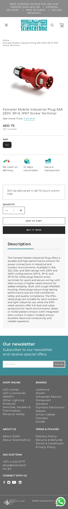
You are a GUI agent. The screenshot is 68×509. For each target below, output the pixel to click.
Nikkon (41, 411)
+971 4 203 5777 (14, 461)
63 (7, 145)
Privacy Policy (46, 447)
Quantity (9, 204)
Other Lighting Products (13, 401)
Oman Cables (45, 414)
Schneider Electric (49, 396)
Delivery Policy (46, 436)
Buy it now (34, 230)
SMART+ (9, 396)
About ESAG (11, 436)
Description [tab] (19, 244)
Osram (40, 393)
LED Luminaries (14, 393)
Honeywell (43, 400)
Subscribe (59, 364)
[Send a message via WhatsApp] (60, 501)
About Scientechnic (17, 440)
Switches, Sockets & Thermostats (17, 408)
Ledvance (43, 389)
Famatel (29, 118)
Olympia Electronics (50, 407)
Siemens (42, 403)
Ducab (40, 421)
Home (6, 40)
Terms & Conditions (49, 443)
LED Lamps (11, 389)
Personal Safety (14, 414)
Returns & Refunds (49, 440)
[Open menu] (6, 25)
